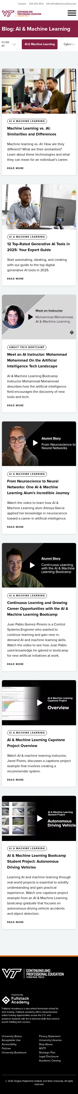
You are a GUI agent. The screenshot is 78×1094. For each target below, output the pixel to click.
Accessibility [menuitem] (9, 1044)
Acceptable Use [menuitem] (11, 1040)
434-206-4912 (36, 3)
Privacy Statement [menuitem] (49, 1036)
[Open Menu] (72, 13)
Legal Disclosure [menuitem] (49, 1056)
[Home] (35, 13)
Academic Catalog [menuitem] (50, 1061)
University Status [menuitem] (12, 1036)
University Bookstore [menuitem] (14, 1053)
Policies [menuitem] (6, 1048)
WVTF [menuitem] (42, 1048)
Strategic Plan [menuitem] (47, 1053)
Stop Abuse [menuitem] (46, 1044)
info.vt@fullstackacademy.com (61, 3)
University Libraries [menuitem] (50, 1040)
